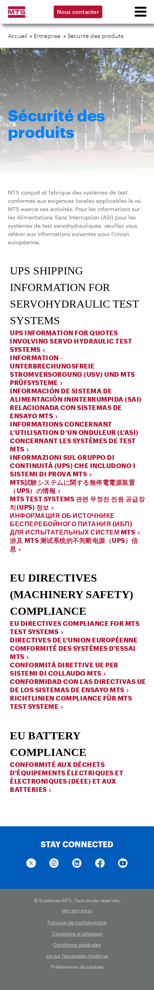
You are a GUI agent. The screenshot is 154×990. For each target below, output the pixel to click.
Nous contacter (78, 11)
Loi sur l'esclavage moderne (77, 955)
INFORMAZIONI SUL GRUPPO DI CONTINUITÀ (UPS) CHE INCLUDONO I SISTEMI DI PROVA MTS (72, 465)
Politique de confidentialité (77, 922)
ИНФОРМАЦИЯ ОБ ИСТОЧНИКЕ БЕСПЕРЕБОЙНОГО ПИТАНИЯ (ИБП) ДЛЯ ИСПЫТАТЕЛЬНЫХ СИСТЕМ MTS (72, 524)
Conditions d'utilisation (77, 933)
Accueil (17, 35)
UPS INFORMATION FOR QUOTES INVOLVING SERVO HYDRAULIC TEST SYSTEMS (71, 341)
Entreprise (47, 35)
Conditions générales (77, 944)
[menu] (140, 12)
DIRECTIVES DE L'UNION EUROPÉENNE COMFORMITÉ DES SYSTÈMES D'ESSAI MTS (73, 648)
